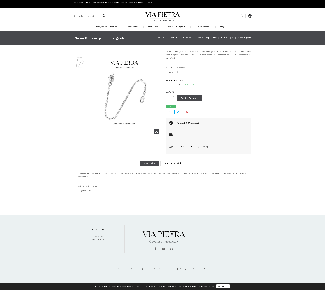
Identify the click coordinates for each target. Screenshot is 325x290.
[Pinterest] (187, 112)
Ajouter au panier (190, 98)
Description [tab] (149, 163)
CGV (153, 269)
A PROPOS (98, 229)
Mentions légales (138, 269)
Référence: (171, 80)
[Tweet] (178, 112)
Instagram (172, 249)
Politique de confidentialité (202, 286)
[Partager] (169, 112)
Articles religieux (176, 26)
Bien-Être (153, 26)
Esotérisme (133, 26)
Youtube (164, 249)
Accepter (223, 286)
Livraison (122, 269)
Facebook (156, 249)
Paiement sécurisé (167, 269)
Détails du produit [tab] (173, 163)
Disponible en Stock (175, 85)
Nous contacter (200, 269)
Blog (222, 26)
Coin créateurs (202, 26)
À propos (184, 269)
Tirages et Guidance (106, 26)
